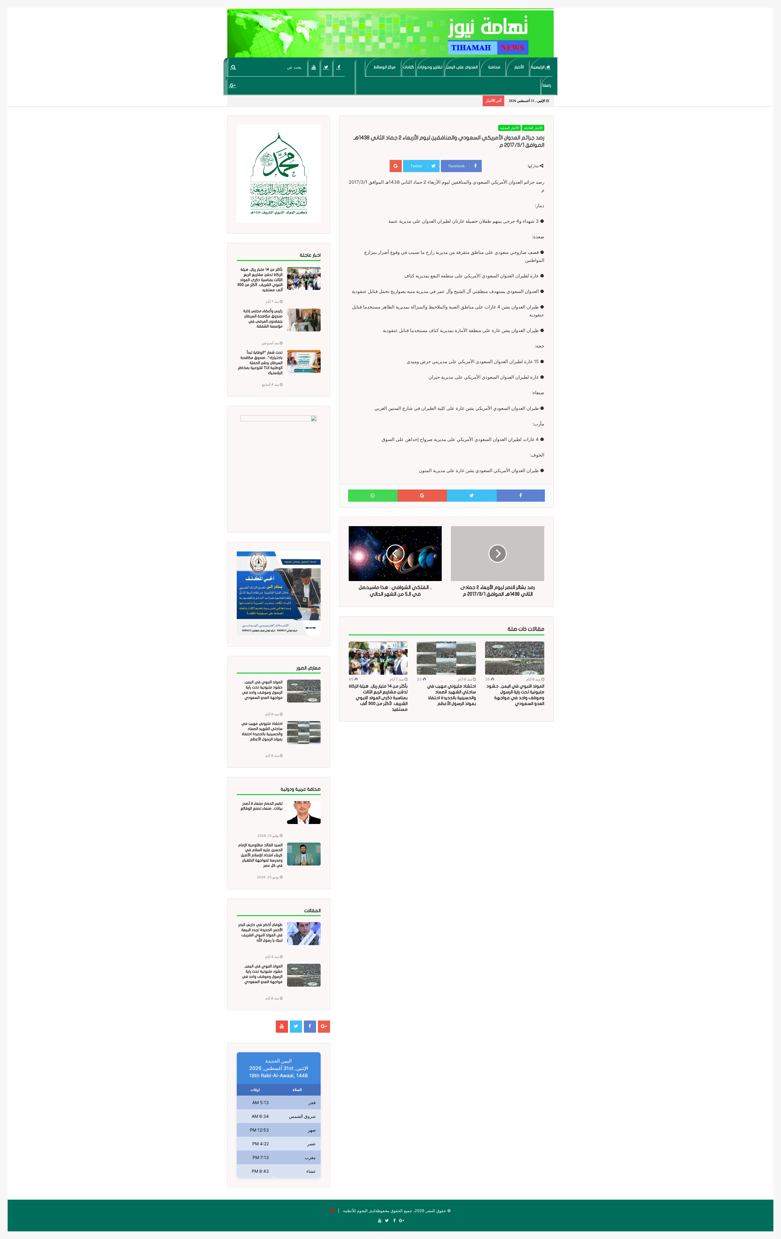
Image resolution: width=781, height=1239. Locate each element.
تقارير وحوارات (430, 67)
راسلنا (546, 85)
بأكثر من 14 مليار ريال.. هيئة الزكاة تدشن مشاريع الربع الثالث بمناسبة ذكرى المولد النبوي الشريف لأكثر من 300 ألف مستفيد (378, 698)
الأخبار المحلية (509, 128)
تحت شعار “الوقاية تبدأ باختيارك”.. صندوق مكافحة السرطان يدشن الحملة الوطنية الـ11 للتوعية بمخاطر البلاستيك (260, 363)
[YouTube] (313, 67)
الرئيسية (538, 67)
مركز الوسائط (385, 67)
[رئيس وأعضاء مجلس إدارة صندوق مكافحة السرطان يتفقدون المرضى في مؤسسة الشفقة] (304, 320)
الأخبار (519, 67)
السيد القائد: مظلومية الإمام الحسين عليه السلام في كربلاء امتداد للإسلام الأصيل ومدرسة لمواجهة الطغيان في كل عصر (260, 855)
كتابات (408, 67)
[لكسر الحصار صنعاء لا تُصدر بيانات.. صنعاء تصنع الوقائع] (304, 812)
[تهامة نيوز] (390, 35)
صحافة (494, 67)
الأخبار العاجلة (533, 128)
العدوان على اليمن (462, 67)
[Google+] (232, 85)
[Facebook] (338, 67)
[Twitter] (326, 67)
